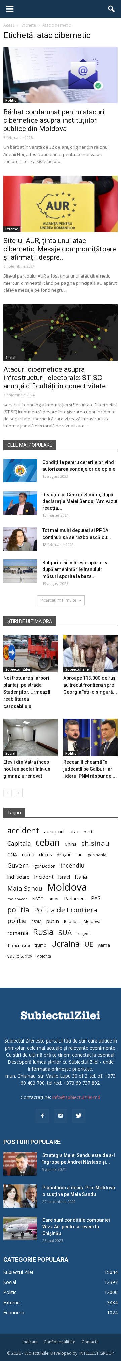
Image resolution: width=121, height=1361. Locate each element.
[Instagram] (60, 1116)
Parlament (75, 898)
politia (18, 909)
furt (79, 854)
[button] (111, 9)
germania (97, 855)
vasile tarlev (19, 956)
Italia (81, 876)
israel (64, 877)
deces (45, 854)
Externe (11, 229)
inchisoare (18, 877)
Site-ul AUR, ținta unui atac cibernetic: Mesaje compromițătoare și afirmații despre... (59, 249)
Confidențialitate (59, 1342)
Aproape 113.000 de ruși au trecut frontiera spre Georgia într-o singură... (90, 685)
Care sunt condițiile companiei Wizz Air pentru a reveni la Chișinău (76, 1226)
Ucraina (65, 943)
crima (28, 854)
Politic (10, 100)
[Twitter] (78, 1116)
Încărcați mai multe (58, 600)
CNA (12, 854)
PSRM (36, 921)
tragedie (84, 933)
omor (53, 899)
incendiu (72, 865)
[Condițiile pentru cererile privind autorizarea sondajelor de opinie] (20, 470)
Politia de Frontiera (65, 909)
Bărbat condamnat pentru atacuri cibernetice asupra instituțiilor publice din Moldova (54, 120)
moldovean (17, 899)
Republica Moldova (82, 921)
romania (17, 933)
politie (17, 920)
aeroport (54, 831)
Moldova (67, 887)
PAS (96, 898)
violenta (44, 956)
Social (10, 357)
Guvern (18, 865)
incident (44, 876)
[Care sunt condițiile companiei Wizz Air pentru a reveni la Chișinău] (20, 1228)
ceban (48, 842)
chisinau (95, 843)
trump (40, 945)
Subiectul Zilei (17, 669)
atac (74, 831)
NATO (38, 899)
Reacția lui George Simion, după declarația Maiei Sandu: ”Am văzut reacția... (79, 501)
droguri (64, 855)
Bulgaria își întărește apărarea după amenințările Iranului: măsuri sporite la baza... (75, 569)
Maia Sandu (24, 888)
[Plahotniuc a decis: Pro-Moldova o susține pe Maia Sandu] (20, 1196)
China (71, 844)
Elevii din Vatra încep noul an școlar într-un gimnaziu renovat (26, 769)
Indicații (30, 1342)
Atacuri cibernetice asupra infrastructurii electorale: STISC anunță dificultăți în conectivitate (54, 377)
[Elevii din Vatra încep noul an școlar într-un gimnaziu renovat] (30, 737)
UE (88, 944)
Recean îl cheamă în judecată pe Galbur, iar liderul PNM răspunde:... (90, 769)
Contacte (90, 1342)
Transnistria (18, 945)
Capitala (19, 843)
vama (104, 945)
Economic (14, 1312)
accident (23, 830)
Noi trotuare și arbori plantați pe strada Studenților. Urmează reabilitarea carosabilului (26, 692)
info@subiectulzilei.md (76, 1097)
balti (88, 832)
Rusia (43, 931)
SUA (65, 932)
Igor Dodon (44, 866)
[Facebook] (42, 1116)
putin (52, 921)
